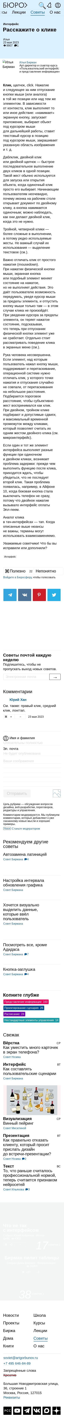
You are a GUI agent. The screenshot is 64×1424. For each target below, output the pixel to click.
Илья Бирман (28, 62)
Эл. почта (10, 749)
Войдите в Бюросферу (17, 577)
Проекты (11, 1323)
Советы (38, 12)
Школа (39, 1315)
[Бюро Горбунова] (15, 4)
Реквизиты (11, 1397)
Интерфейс (10, 556)
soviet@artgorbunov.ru (20, 1358)
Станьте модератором (26, 828)
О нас (55, 12)
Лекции (19, 12)
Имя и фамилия (22, 738)
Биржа (9, 1330)
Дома (8, 1338)
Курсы (39, 1323)
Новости (11, 1315)
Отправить (17, 793)
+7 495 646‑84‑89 (17, 1363)
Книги (8, 1346)
